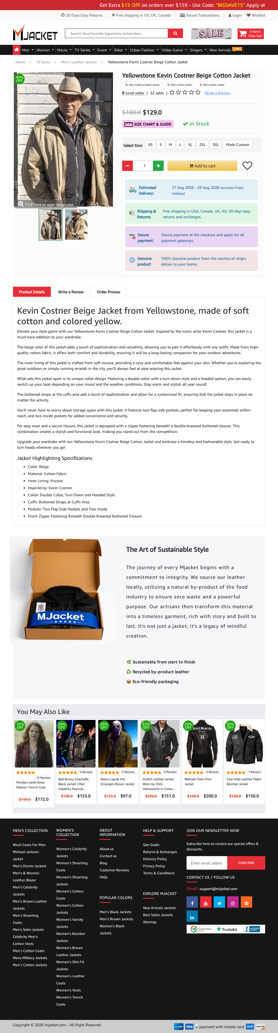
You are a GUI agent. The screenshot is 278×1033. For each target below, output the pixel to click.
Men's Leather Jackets (79, 62)
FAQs (104, 877)
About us (107, 849)
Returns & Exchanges (160, 852)
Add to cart (204, 165)
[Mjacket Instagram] (233, 902)
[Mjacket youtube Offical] (205, 902)
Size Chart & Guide (152, 124)
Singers (197, 50)
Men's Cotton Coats (29, 950)
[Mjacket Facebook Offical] (192, 902)
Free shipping (142, 15)
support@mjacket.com (219, 888)
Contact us (108, 856)
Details (32, 291)
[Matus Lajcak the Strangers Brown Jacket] (118, 743)
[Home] (16, 50)
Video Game (173, 50)
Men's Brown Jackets (116, 919)
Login (236, 15)
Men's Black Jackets (115, 912)
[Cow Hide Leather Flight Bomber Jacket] (244, 743)
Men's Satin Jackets (28, 929)
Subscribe (246, 863)
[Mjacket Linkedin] (192, 916)
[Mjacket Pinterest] (246, 902)
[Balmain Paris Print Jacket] (202, 743)
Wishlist (258, 15)
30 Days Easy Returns (83, 15)
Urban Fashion (143, 50)
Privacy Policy (154, 866)
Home (20, 62)
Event (102, 50)
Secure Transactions (202, 15)
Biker (119, 50)
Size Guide (151, 844)
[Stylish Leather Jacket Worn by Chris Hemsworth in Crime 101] (160, 743)
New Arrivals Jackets (159, 908)
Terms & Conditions (159, 873)
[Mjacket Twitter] (219, 902)
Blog (103, 863)
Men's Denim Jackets (29, 866)
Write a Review (71, 291)
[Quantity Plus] (158, 166)
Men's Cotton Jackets (181, 84)
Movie (62, 50)
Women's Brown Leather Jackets (69, 951)
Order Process (108, 291)
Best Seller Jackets (158, 915)
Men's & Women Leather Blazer (26, 876)
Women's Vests (68, 990)
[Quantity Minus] (127, 166)
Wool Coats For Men (29, 844)
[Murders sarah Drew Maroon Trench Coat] (34, 743)
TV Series (83, 50)
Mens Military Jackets (30, 958)
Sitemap (149, 922)
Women (44, 50)
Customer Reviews (114, 870)
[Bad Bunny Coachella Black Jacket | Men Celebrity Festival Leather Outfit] (76, 743)
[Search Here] (175, 33)
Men (26, 50)
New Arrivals (224, 49)
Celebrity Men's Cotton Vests (25, 940)
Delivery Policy (155, 859)
